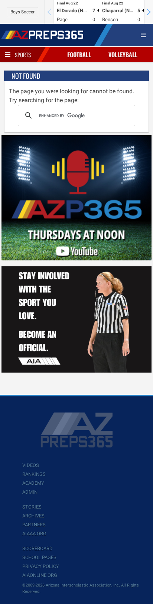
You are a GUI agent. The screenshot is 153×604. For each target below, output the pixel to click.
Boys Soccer (22, 11)
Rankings (34, 474)
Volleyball (122, 54)
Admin (30, 492)
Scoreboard (37, 548)
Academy (33, 483)
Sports (23, 55)
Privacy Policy (40, 566)
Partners (34, 524)
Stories (32, 507)
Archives (33, 516)
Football (79, 54)
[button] (148, 12)
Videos (30, 465)
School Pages (39, 557)
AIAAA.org (34, 533)
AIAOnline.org (39, 575)
